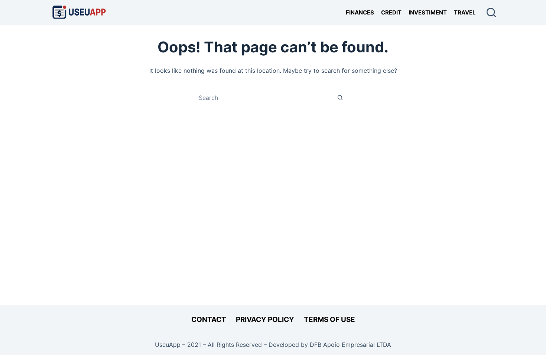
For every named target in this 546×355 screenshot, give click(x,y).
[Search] (491, 12)
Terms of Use (329, 319)
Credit (391, 12)
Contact (208, 319)
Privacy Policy (265, 319)
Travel (465, 12)
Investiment (428, 12)
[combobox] (266, 97)
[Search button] (340, 97)
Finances (360, 12)
